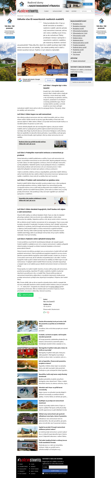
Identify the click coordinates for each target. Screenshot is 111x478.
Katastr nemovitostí (79, 61)
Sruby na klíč (77, 52)
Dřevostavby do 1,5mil (80, 33)
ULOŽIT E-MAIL (55, 471)
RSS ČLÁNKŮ (22, 473)
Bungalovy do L (78, 24)
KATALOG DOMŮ (57, 11)
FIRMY (21, 464)
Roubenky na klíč (78, 50)
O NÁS (32, 464)
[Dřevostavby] (28, 11)
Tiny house (76, 54)
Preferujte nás (61, 80)
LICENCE (33, 473)
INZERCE (33, 466)
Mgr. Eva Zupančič (49, 301)
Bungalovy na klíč (78, 28)
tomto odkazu (54, 287)
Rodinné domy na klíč (79, 47)
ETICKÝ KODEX (35, 469)
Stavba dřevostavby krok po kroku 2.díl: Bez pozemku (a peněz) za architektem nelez (52, 324)
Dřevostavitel (20, 15)
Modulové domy (78, 40)
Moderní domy (77, 38)
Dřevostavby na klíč (79, 35)
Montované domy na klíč (80, 43)
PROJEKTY (22, 471)
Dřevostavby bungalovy (80, 31)
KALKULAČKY (22, 469)
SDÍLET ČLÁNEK (27, 295)
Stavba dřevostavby (28, 15)
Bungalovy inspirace (79, 26)
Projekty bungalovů (79, 45)
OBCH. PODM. (34, 471)
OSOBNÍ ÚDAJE (23, 466)
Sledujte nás (50, 80)
